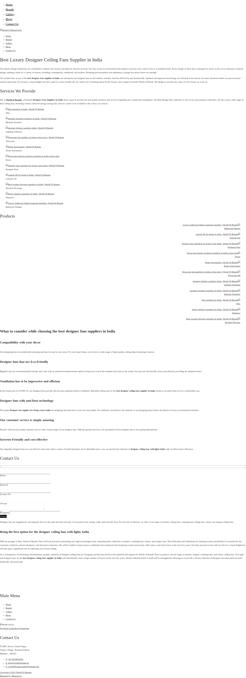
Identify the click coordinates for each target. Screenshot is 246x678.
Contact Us (12, 23)
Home (9, 4)
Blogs (9, 19)
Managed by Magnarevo (11, 676)
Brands (10, 9)
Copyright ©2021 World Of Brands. (16, 672)
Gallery (10, 14)
